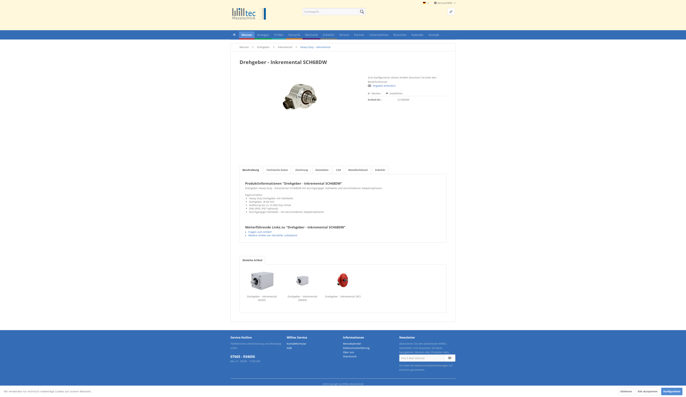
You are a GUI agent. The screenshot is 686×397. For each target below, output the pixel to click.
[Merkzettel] (451, 11)
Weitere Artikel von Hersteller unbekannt (272, 235)
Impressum (350, 356)
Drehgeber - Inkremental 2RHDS (262, 298)
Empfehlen (396, 93)
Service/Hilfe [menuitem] (445, 3)
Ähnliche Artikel (252, 260)
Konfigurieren (671, 391)
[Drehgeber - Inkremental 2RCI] (342, 280)
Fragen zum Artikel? (260, 232)
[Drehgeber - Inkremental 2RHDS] (261, 280)
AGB (289, 348)
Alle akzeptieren (648, 391)
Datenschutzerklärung (356, 348)
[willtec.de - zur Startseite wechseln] (249, 14)
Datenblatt (322, 170)
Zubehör (380, 170)
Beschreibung (250, 170)
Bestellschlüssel (358, 170)
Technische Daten (277, 170)
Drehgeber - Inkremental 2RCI (343, 296)
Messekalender (352, 343)
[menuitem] (334, 11)
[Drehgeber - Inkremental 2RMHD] (302, 280)
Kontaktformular (296, 343)
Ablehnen (626, 391)
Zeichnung (301, 170)
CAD (338, 170)
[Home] (234, 35)
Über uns (348, 352)
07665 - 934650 (242, 356)
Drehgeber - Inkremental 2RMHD (302, 298)
